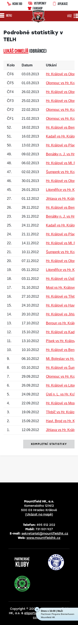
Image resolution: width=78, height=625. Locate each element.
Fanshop (37, 8)
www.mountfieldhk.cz (43, 538)
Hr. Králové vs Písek (61, 145)
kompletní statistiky (49, 444)
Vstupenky (40, 3)
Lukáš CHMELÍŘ (15, 51)
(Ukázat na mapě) (39, 514)
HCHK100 (17, 3)
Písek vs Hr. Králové (61, 341)
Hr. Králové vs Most (61, 403)
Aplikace (63, 3)
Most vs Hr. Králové (61, 287)
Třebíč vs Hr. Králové (62, 412)
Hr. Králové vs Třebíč (62, 296)
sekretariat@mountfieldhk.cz (44, 533)
